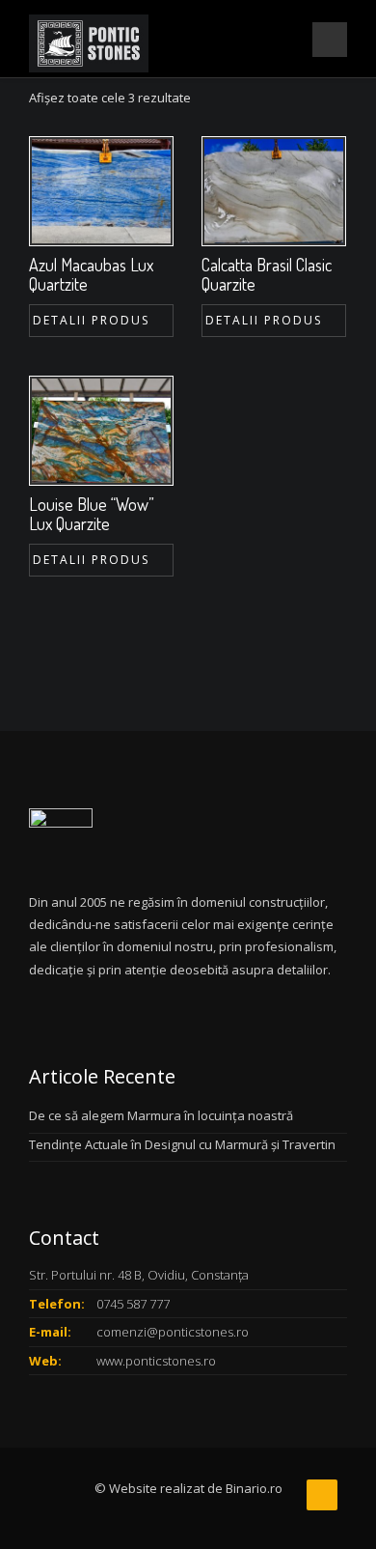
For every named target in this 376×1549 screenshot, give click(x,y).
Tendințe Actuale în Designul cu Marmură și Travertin (182, 1144)
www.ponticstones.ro (156, 1360)
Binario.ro (254, 1488)
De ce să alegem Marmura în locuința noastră (161, 1115)
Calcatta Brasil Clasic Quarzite (266, 274)
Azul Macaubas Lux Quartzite (91, 274)
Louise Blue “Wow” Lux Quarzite (91, 513)
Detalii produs (91, 320)
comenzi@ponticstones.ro (172, 1331)
